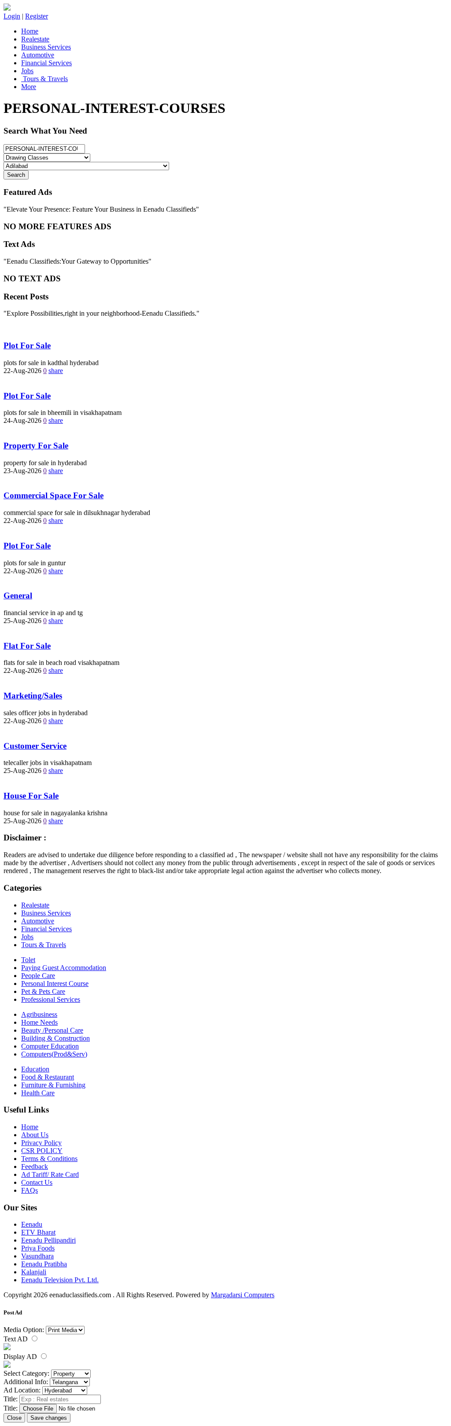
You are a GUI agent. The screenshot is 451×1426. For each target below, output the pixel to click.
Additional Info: (26, 1381)
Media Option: (24, 1329)
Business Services (46, 47)
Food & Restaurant (47, 1077)
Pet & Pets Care (43, 991)
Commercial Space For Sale (54, 495)
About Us (34, 1135)
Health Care (38, 1093)
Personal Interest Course (55, 983)
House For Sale (31, 795)
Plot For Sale (27, 345)
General (18, 595)
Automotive (37, 55)
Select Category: (26, 1373)
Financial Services (46, 63)
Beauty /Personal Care (52, 1030)
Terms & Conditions (49, 1158)
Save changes (48, 1418)
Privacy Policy (41, 1142)
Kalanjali (33, 1272)
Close (14, 1418)
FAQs (29, 1190)
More (28, 86)
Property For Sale (36, 445)
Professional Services (50, 999)
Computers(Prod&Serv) (54, 1054)
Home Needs (39, 1022)
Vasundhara (37, 1256)
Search (16, 175)
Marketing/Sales (33, 695)
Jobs (27, 71)
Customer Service (35, 745)
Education (35, 1069)
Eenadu (31, 1224)
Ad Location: (22, 1390)
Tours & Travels (44, 78)
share (55, 370)
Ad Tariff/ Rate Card (50, 1174)
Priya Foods (38, 1248)
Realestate (35, 39)
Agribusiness (39, 1014)
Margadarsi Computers (242, 1295)
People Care (38, 975)
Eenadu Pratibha (44, 1264)
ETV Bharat (38, 1232)
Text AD (17, 1339)
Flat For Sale (27, 645)
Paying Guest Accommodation (63, 967)
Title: (11, 1399)
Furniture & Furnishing (53, 1085)
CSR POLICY (42, 1150)
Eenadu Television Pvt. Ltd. (60, 1280)
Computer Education (50, 1046)
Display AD (21, 1356)
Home (29, 31)
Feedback (34, 1166)
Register (36, 16)
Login (12, 16)
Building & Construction (55, 1038)
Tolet (28, 959)
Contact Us (36, 1182)
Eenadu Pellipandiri (48, 1240)
